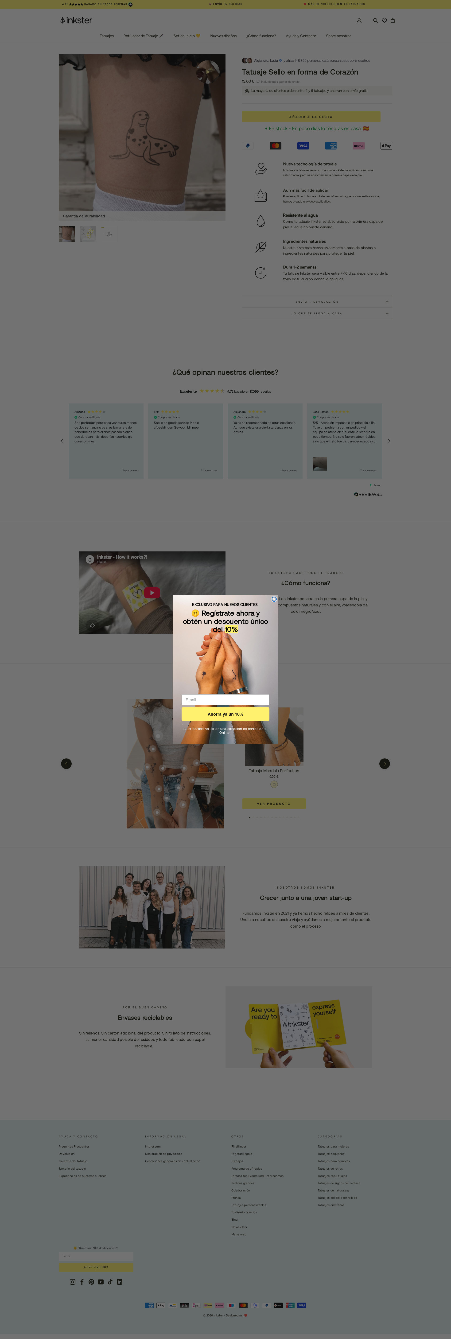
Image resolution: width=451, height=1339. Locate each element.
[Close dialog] (274, 599)
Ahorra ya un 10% (225, 714)
